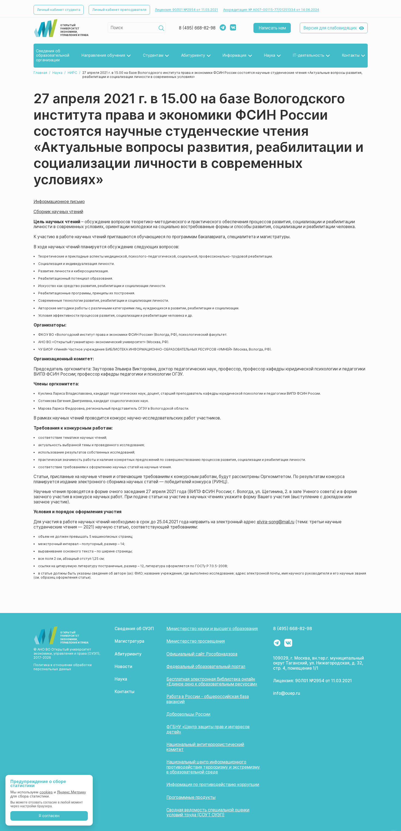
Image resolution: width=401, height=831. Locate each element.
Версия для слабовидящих (330, 28)
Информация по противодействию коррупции (212, 784)
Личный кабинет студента (58, 10)
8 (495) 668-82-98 (197, 28)
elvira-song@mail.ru (275, 521)
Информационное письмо (59, 201)
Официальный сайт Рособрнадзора (201, 654)
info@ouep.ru (286, 693)
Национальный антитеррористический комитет (205, 747)
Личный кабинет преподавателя (119, 10)
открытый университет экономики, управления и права (74, 30)
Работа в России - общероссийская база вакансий (207, 699)
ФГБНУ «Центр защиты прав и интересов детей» (208, 729)
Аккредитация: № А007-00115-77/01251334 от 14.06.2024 (271, 10)
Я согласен (49, 815)
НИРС (72, 73)
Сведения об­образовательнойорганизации (52, 55)
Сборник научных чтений (58, 211)
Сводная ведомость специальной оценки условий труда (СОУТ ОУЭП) (207, 812)
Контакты (124, 691)
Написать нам (272, 28)
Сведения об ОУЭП (134, 628)
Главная (40, 73)
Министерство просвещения (195, 641)
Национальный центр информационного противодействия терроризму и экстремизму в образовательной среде (213, 767)
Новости (123, 666)
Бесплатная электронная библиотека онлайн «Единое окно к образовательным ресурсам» (211, 681)
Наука (57, 73)
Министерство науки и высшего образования (212, 628)
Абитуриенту (128, 654)
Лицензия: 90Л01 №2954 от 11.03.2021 (186, 10)
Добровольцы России (188, 714)
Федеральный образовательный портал (205, 666)
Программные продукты (191, 797)
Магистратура (129, 641)
